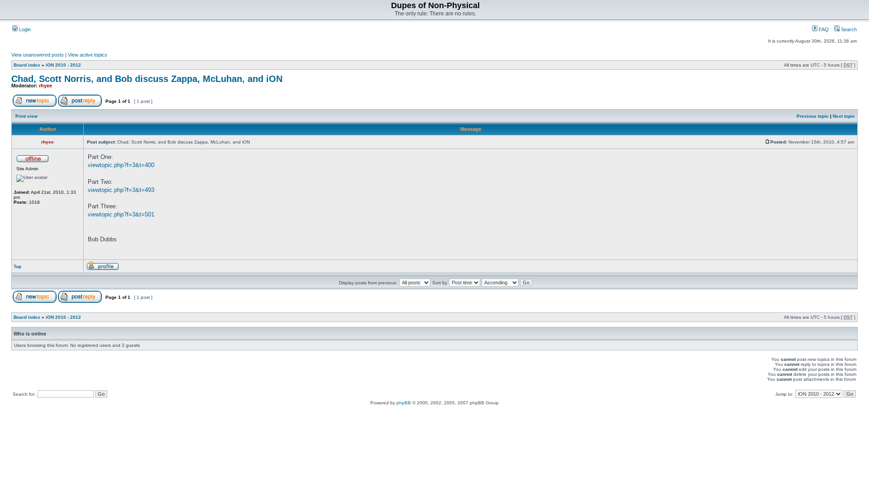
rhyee (45, 85)
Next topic (844, 116)
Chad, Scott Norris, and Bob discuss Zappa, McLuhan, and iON (146, 79)
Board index (27, 64)
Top (17, 266)
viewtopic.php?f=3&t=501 (121, 214)
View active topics (87, 55)
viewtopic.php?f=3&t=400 (121, 165)
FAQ (823, 29)
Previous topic (813, 116)
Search (848, 29)
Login (24, 29)
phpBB (403, 402)
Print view (26, 116)
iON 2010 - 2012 (63, 64)
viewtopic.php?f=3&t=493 (121, 190)
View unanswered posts (37, 55)
